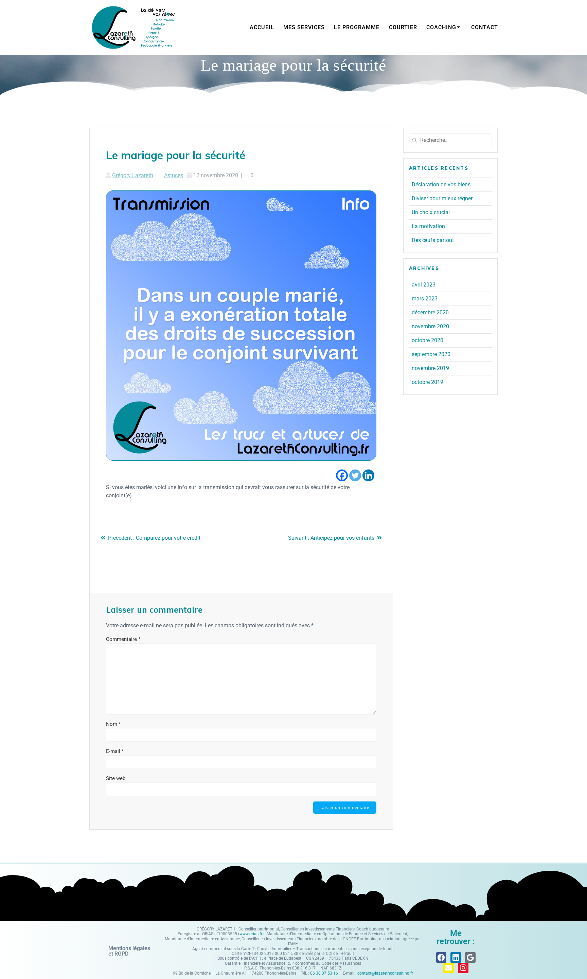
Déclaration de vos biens (441, 184)
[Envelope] (448, 968)
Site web (115, 778)
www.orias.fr (250, 933)
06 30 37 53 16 (324, 973)
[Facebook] (342, 475)
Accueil (262, 27)
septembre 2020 (431, 354)
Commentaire (123, 639)
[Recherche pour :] (450, 140)
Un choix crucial (431, 212)
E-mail (115, 751)
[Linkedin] (368, 475)
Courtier (403, 27)
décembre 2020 (430, 312)
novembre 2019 (430, 368)
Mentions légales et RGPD (129, 951)
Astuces (173, 175)
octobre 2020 (427, 340)
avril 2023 (423, 284)
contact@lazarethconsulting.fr (385, 973)
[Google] (470, 957)
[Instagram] (463, 968)
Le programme (356, 27)
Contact (484, 27)
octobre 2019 (427, 382)
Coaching (441, 27)
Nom (113, 724)
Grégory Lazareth (132, 175)
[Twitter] (355, 475)
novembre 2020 (430, 326)
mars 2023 (425, 298)
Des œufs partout (433, 240)
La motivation (428, 226)
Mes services (304, 27)
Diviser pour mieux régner (442, 198)
